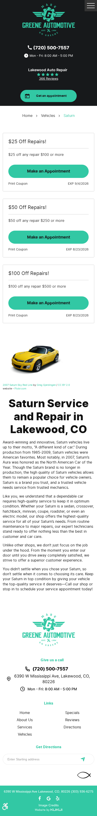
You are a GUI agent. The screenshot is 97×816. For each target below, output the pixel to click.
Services (24, 727)
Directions (72, 727)
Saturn (69, 115)
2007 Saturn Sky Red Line (17, 385)
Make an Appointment (48, 171)
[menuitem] (25, 713)
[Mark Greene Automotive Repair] (48, 20)
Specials (72, 712)
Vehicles (48, 115)
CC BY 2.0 (64, 385)
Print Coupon (18, 184)
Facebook (39, 798)
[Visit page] (85, 759)
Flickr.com (20, 388)
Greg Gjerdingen (46, 385)
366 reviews (48, 78)
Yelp (57, 798)
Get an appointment (51, 95)
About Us (25, 720)
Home (27, 115)
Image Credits (49, 805)
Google (48, 798)
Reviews (72, 720)
